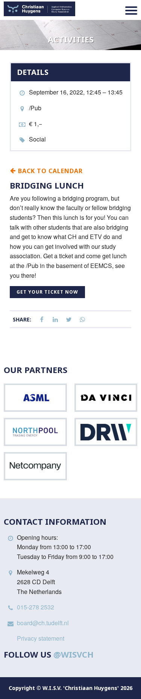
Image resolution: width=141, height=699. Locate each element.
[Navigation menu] (131, 10)
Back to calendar (49, 170)
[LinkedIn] (55, 319)
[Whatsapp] (82, 319)
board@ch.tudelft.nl (43, 622)
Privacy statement (40, 638)
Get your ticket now (47, 292)
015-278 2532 (35, 607)
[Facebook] (42, 319)
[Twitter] (69, 319)
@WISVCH (73, 654)
